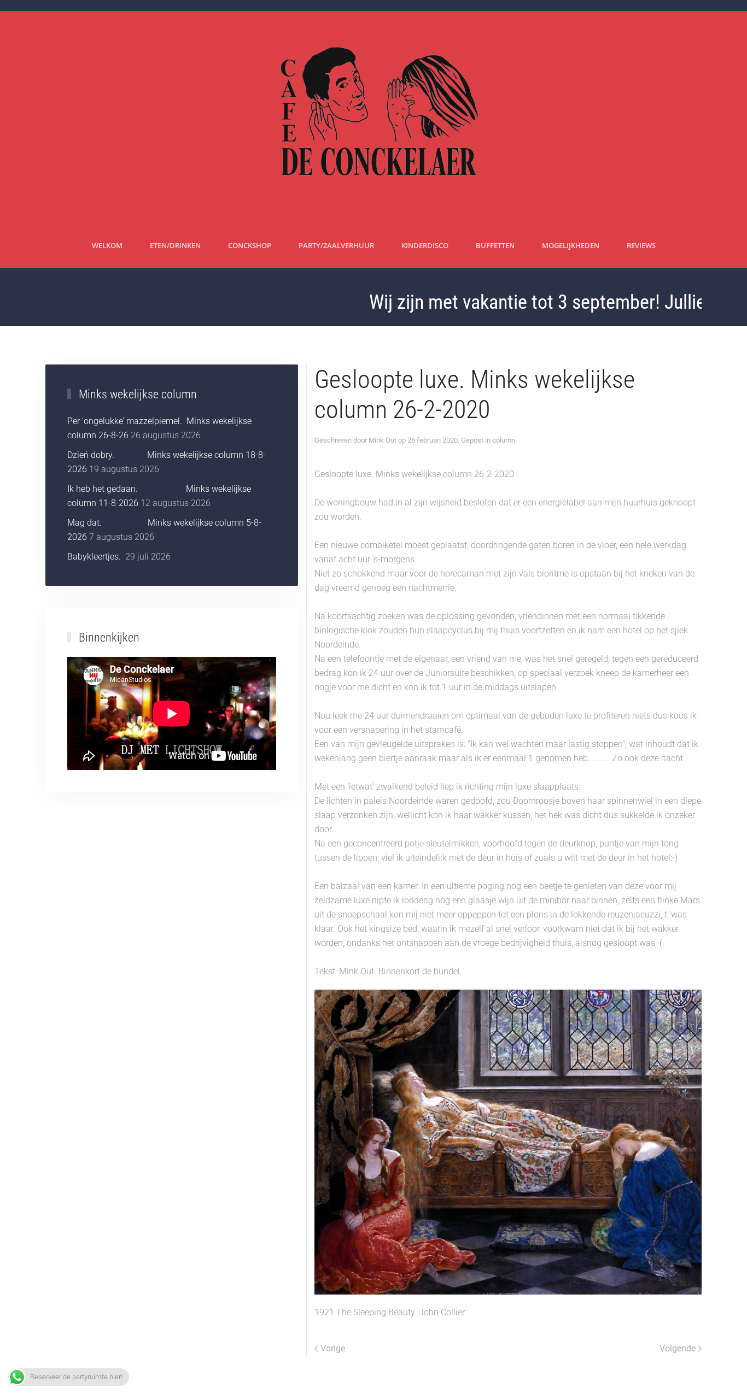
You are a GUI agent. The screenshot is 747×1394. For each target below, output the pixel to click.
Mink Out (382, 440)
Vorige (332, 1348)
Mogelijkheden (570, 245)
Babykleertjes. (95, 556)
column (503, 440)
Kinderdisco (424, 245)
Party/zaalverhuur (336, 245)
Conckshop (249, 245)
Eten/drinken (175, 245)
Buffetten (495, 245)
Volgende (678, 1348)
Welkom (107, 245)
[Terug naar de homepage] (373, 117)
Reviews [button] (641, 245)
